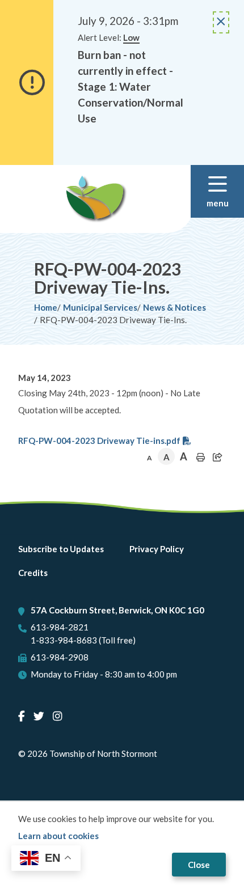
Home (45, 307)
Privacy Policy (156, 549)
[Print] (200, 456)
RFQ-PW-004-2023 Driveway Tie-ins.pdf (99, 440)
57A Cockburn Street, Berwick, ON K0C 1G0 (117, 610)
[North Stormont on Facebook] (21, 715)
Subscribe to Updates (61, 549)
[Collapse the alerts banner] (221, 22)
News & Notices (174, 307)
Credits (33, 573)
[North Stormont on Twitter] (38, 715)
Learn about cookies (58, 836)
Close (199, 864)
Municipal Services (100, 307)
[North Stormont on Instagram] (57, 715)
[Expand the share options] (217, 456)
